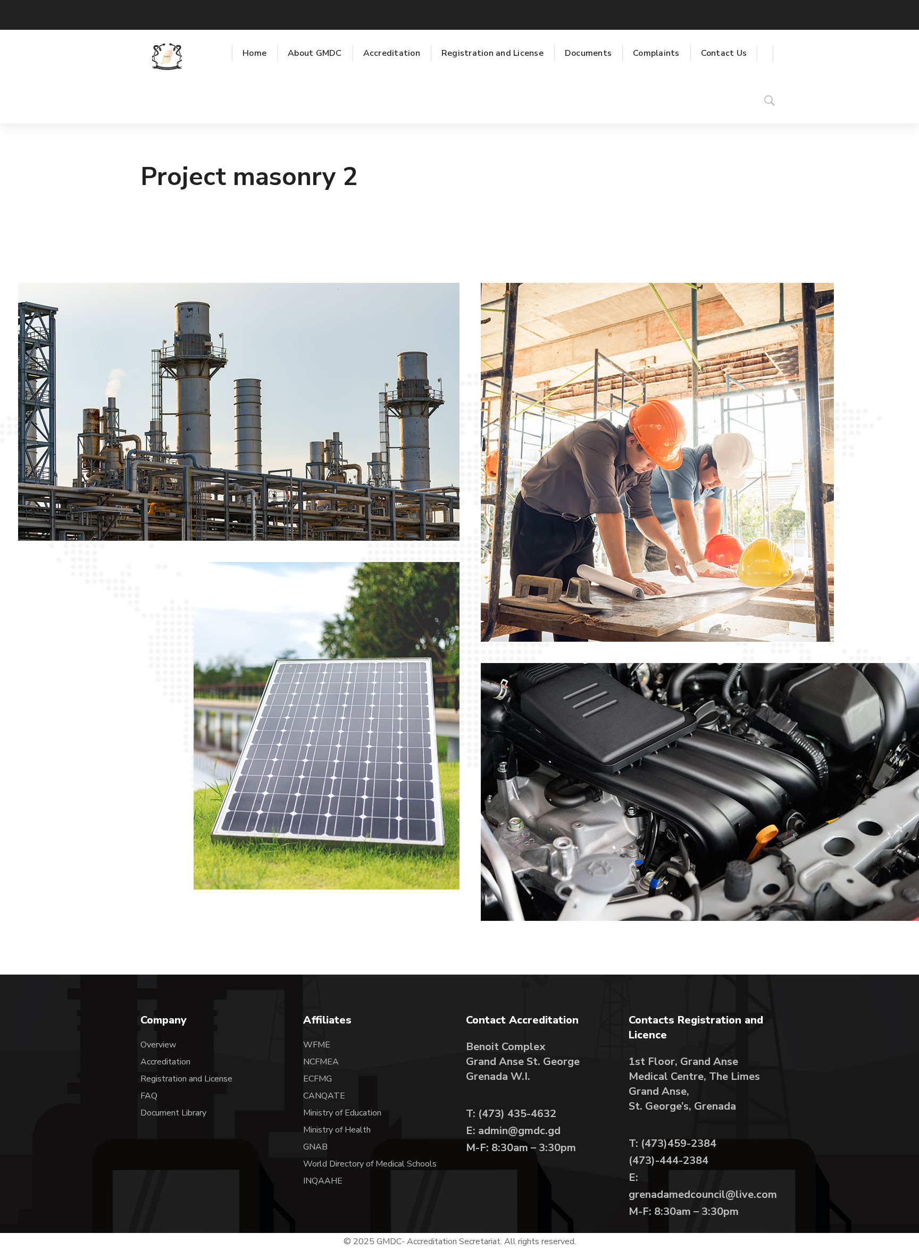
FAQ (148, 1096)
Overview (158, 1045)
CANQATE (324, 1096)
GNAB (315, 1147)
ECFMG (317, 1079)
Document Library (173, 1113)
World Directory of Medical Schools (370, 1164)
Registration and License (186, 1079)
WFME (316, 1045)
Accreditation (165, 1062)
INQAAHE (322, 1181)
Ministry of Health (337, 1130)
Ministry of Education (342, 1113)
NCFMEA (322, 1062)
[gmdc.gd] (167, 56)
